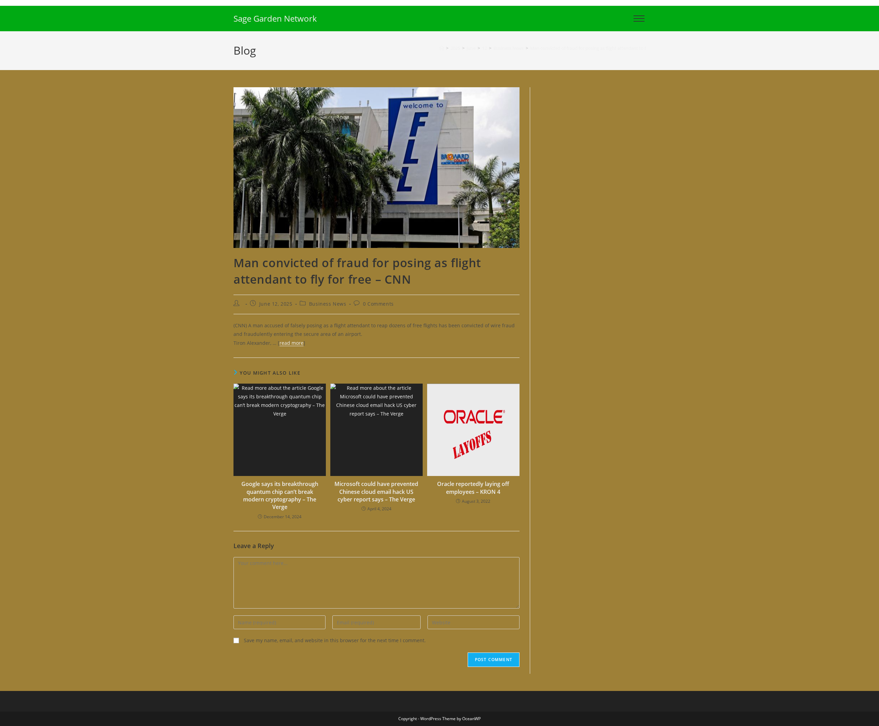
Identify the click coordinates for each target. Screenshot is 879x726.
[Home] (442, 48)
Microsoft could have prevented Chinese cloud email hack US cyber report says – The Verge (376, 491)
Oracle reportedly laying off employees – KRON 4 (473, 487)
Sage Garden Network (275, 18)
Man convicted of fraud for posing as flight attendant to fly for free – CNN (605, 48)
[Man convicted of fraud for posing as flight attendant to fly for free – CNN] (376, 167)
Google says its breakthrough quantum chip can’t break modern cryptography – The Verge (279, 495)
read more (291, 343)
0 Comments (378, 303)
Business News (327, 303)
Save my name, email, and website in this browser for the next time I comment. (335, 640)
